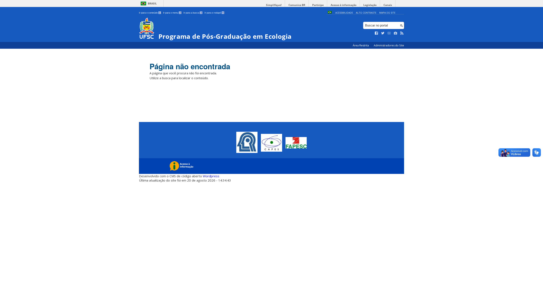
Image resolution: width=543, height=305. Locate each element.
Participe (318, 5)
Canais (387, 5)
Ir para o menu (172, 12)
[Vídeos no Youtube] (389, 33)
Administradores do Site (389, 45)
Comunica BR (296, 5)
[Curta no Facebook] (376, 33)
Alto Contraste (366, 12)
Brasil (152, 3)
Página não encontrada (190, 66)
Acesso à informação (343, 5)
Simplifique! (273, 5)
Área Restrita (361, 45)
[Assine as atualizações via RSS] (402, 33)
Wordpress (211, 176)
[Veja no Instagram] (395, 33)
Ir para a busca (192, 12)
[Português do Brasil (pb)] (330, 12)
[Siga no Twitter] (383, 33)
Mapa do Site (387, 12)
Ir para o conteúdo (149, 12)
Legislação (369, 5)
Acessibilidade (344, 12)
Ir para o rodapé (214, 12)
